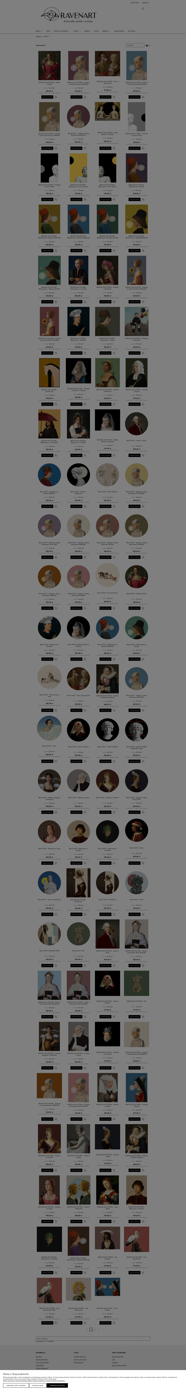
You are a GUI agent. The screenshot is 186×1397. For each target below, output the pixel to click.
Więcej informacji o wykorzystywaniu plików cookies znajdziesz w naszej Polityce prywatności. (34, 1381)
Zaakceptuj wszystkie (57, 1385)
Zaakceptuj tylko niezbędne (16, 1385)
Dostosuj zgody (37, 1385)
